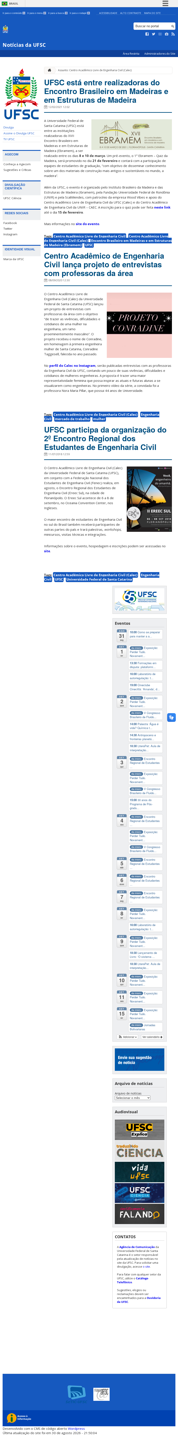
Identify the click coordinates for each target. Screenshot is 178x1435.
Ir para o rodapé (79, 13)
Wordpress (76, 1428)
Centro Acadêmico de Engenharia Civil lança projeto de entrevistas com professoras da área (104, 264)
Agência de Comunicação (137, 1247)
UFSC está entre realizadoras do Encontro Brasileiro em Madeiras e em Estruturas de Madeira (106, 91)
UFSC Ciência (12, 198)
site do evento (87, 224)
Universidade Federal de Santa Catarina (99, 579)
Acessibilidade (108, 13)
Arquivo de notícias (128, 1093)
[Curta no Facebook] (147, 34)
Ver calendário (151, 1037)
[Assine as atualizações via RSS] (173, 34)
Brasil (13, 3)
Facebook (10, 223)
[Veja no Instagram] (166, 34)
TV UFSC (9, 139)
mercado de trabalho (72, 419)
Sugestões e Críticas (17, 170)
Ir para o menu (36, 13)
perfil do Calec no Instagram (72, 365)
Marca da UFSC (13, 259)
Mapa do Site (152, 13)
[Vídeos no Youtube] (160, 34)
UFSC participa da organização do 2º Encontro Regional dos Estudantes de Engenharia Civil (105, 438)
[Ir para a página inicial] (48, 70)
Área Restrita (131, 54)
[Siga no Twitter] (153, 34)
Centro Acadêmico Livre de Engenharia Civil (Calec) (95, 414)
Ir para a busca (57, 13)
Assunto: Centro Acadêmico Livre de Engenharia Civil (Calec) (95, 70)
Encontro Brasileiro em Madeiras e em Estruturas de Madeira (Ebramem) (108, 242)
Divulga (8, 127)
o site (146, 1266)
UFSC (89, 245)
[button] (127, 1037)
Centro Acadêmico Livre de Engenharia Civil (89, 236)
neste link (162, 207)
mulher (99, 419)
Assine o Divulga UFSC (19, 133)
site (47, 551)
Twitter (7, 229)
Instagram (10, 234)
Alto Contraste (130, 13)
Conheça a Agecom (17, 164)
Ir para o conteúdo (14, 13)
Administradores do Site (159, 54)
